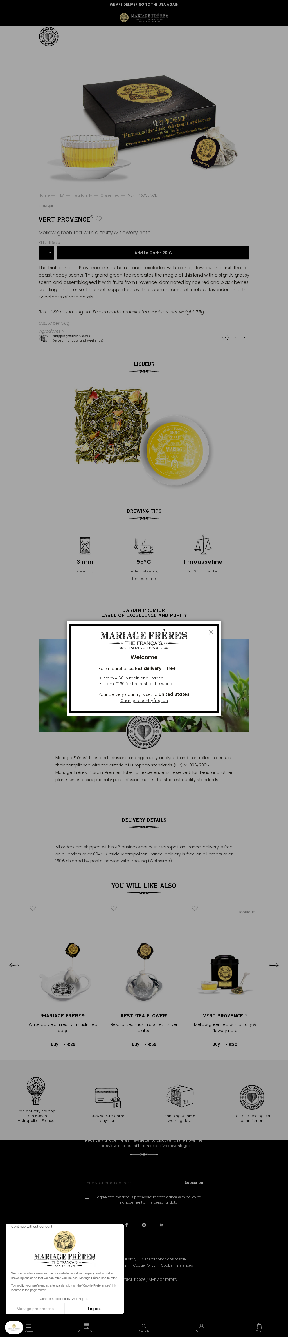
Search (144, 1331)
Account (201, 1331)
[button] (86, 1328)
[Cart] (259, 1328)
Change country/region (144, 700)
